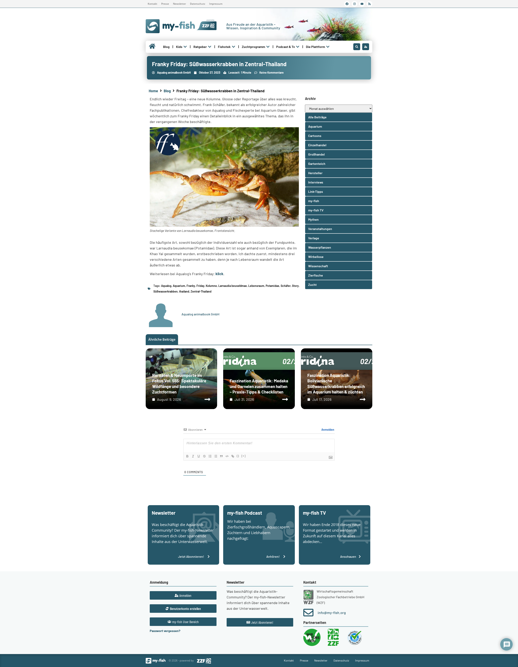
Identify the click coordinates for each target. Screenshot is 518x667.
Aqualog (166, 285)
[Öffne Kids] (185, 46)
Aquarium (179, 285)
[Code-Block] (227, 456)
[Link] (233, 456)
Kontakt (152, 3)
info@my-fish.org (332, 612)
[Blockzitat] (221, 456)
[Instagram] (354, 4)
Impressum (215, 3)
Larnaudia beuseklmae (232, 285)
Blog (167, 91)
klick (219, 273)
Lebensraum (256, 285)
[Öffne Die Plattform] (328, 46)
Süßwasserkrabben (165, 291)
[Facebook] (347, 4)
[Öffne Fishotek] (233, 46)
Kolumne (211, 285)
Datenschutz (197, 3)
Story (295, 285)
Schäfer (286, 285)
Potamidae (272, 285)
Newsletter (179, 3)
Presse (165, 3)
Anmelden (327, 429)
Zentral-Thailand (201, 291)
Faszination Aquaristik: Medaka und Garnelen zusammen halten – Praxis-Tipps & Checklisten (259, 386)
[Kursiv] (193, 456)
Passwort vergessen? (165, 631)
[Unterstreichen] (199, 456)
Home (153, 91)
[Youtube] (362, 4)
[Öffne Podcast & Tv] (297, 46)
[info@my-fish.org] (308, 613)
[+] (243, 455)
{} (238, 455)
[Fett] (187, 456)
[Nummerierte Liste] (210, 456)
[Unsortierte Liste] (216, 456)
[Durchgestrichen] (204, 456)
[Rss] (369, 4)
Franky (191, 285)
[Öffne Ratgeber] (209, 46)
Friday (200, 285)
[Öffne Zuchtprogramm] (268, 46)
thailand (184, 291)
